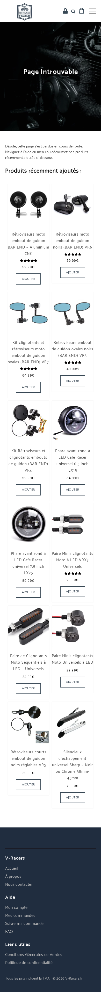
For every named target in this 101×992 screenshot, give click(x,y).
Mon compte (16, 907)
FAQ (9, 931)
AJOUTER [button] (28, 279)
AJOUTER (28, 592)
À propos (13, 876)
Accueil (11, 868)
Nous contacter (19, 884)
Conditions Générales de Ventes (33, 954)
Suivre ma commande (24, 923)
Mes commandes (20, 915)
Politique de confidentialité (29, 962)
